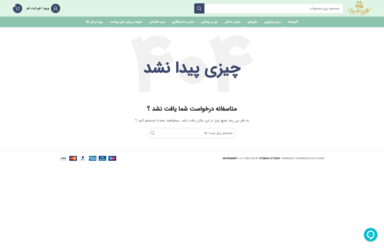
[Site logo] (359, 8)
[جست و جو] (199, 8)
